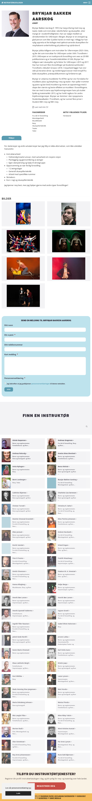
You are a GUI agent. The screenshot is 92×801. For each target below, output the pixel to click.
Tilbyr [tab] (11, 138)
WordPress (43, 798)
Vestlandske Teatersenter (64, 796)
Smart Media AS (55, 798)
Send (9, 389)
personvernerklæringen (40, 384)
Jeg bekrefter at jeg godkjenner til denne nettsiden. (36, 384)
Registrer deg (46, 786)
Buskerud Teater (47, 796)
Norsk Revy (81, 796)
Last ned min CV (41, 107)
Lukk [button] (18, 793)
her (30, 788)
